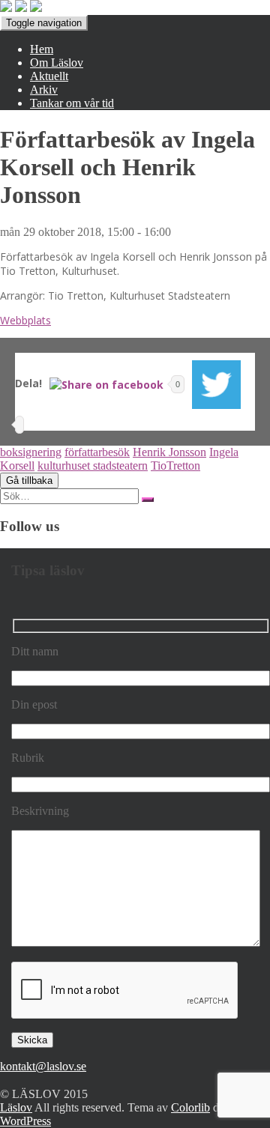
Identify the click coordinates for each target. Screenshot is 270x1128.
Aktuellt (49, 76)
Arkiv (44, 89)
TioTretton (175, 465)
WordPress (25, 1121)
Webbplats (25, 320)
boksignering (31, 452)
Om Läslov (56, 62)
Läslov (16, 1107)
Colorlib (190, 1107)
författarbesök (97, 452)
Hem (41, 49)
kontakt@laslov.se (43, 1066)
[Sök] (148, 499)
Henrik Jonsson (169, 452)
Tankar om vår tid (72, 103)
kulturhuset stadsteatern (93, 465)
